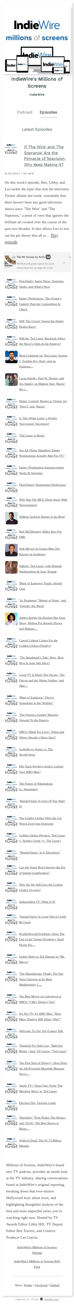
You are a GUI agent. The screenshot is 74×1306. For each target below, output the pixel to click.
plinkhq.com (51, 1299)
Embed (54, 1285)
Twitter (28, 1285)
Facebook (41, 1285)
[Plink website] (41, 1299)
